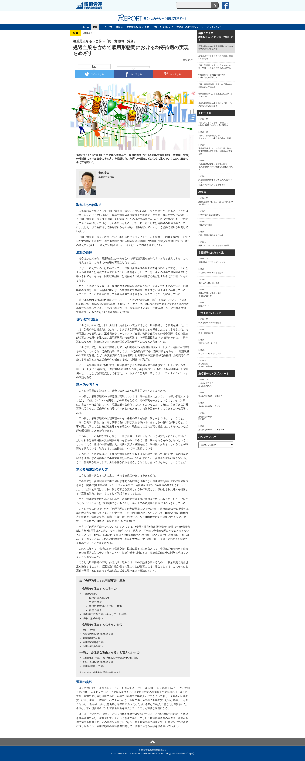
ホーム (85, 27)
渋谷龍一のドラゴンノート (189, 27)
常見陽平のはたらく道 (138, 27)
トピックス (106, 27)
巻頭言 (119, 27)
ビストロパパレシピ (163, 27)
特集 (95, 27)
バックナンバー (215, 27)
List (94, 66)
